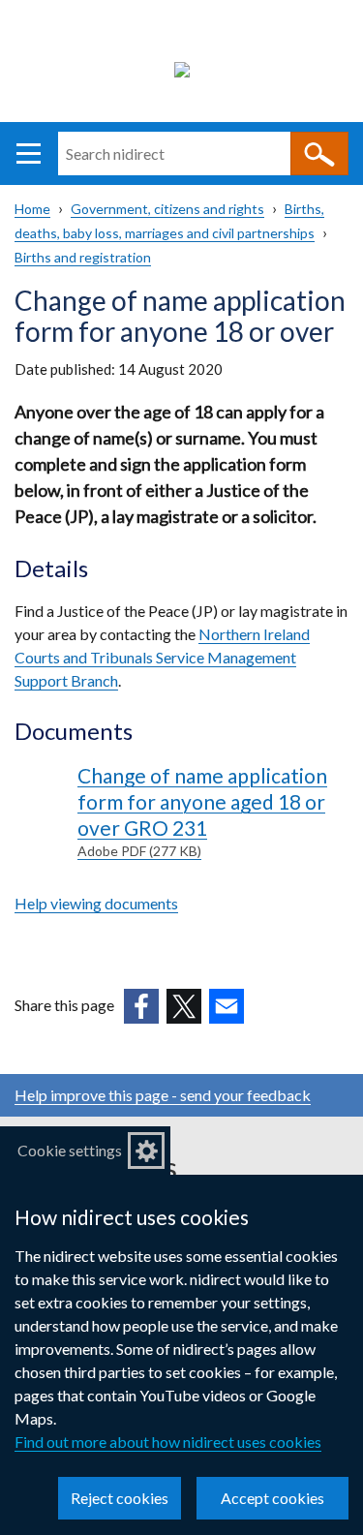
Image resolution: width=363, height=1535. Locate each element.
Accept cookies (272, 1498)
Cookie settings (69, 1150)
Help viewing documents (96, 903)
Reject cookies (119, 1498)
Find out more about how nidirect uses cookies (168, 1441)
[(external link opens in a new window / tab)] (141, 1006)
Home (32, 208)
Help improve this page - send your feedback (163, 1095)
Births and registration (83, 257)
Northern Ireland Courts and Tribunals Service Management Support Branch (162, 657)
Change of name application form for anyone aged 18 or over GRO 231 (202, 811)
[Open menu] (28, 153)
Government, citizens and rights (167, 208)
